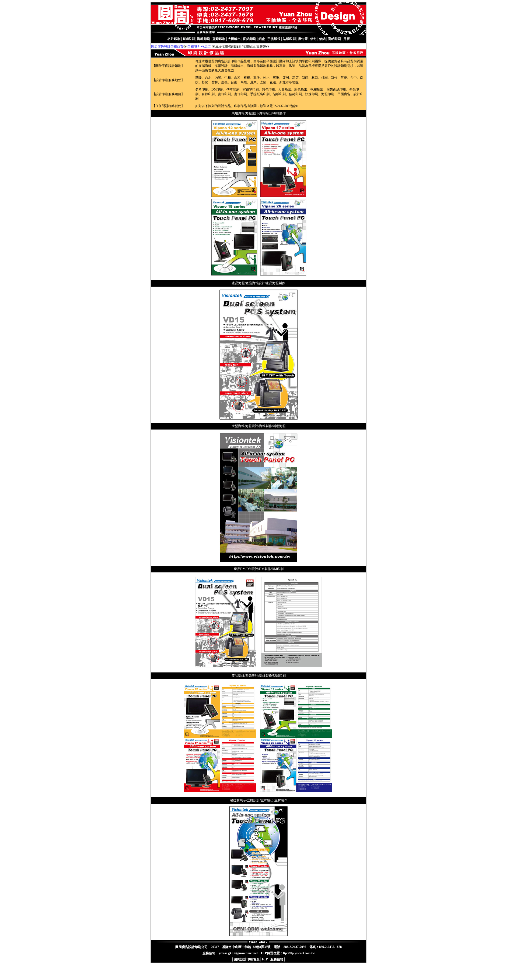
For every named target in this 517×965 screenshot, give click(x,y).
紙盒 (261, 39)
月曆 (346, 39)
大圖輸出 (234, 39)
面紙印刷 (249, 39)
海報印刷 (203, 39)
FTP (265, 959)
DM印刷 (189, 39)
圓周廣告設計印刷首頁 (167, 47)
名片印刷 (173, 39)
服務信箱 (276, 959)
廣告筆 (303, 39)
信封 (313, 39)
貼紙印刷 (289, 39)
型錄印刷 (218, 39)
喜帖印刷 (334, 39)
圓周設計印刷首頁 (247, 959)
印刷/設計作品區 (199, 47)
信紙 (322, 39)
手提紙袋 (273, 39)
